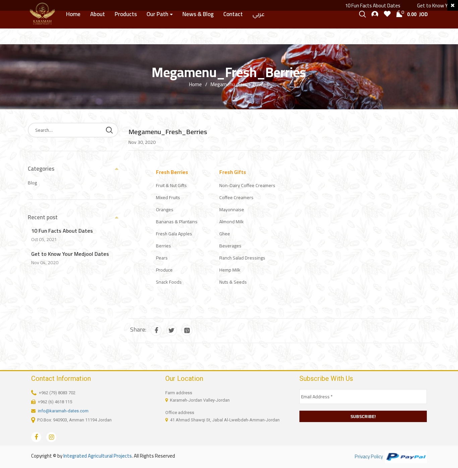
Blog (32, 182)
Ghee (224, 233)
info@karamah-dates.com (63, 410)
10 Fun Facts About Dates (364, 5)
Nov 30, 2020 (142, 142)
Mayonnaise (231, 209)
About (97, 14)
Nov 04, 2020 (44, 262)
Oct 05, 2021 (44, 239)
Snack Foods (169, 282)
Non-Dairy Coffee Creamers (247, 185)
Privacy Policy (369, 456)
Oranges (164, 209)
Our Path (157, 14)
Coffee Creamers (236, 197)
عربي (258, 14)
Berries (163, 245)
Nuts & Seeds (233, 282)
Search (109, 130)
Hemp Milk (229, 270)
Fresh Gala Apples (174, 233)
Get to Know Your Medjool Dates (70, 254)
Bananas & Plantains (176, 221)
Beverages (230, 245)
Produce (164, 270)
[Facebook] (156, 330)
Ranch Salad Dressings (242, 257)
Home (73, 14)
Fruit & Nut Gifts (171, 185)
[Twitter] (171, 330)
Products (126, 14)
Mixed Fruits (168, 197)
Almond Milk (231, 221)
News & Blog (198, 14)
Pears (162, 257)
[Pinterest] (186, 330)
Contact (233, 14)
